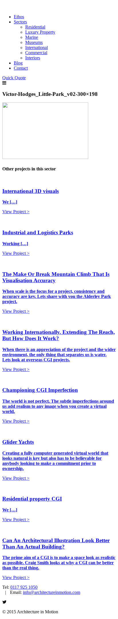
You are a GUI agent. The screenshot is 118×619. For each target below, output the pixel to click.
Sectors (20, 21)
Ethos (19, 16)
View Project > (16, 211)
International (36, 47)
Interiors (32, 57)
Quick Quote (14, 77)
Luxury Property (40, 32)
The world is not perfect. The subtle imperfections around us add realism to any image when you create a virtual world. (58, 406)
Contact (21, 68)
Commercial (36, 52)
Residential (35, 27)
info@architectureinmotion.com (51, 592)
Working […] (15, 243)
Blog (18, 63)
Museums (34, 42)
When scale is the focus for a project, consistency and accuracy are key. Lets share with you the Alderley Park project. (56, 296)
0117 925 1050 (24, 587)
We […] (9, 201)
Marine (31, 37)
